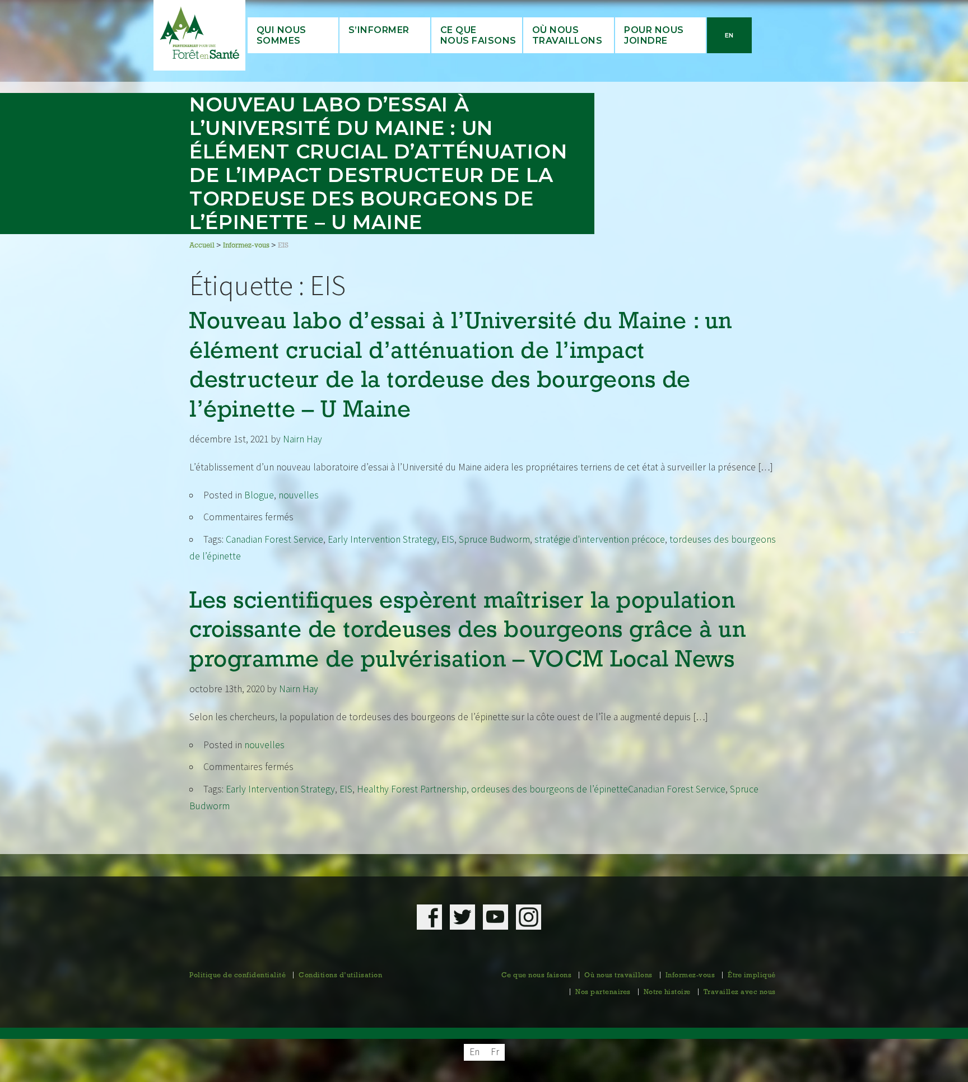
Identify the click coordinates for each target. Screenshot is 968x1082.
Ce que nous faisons (536, 975)
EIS (447, 539)
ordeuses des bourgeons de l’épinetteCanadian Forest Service (598, 789)
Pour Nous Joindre (654, 35)
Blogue (259, 495)
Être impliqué (752, 975)
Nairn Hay (302, 439)
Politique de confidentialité (237, 975)
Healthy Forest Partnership (412, 789)
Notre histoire (667, 992)
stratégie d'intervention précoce (599, 539)
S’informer (378, 30)
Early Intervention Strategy (382, 539)
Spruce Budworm (494, 539)
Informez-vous (690, 975)
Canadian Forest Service (274, 539)
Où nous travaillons (567, 35)
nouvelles (298, 495)
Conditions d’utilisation (340, 975)
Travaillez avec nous (740, 992)
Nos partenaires (603, 992)
